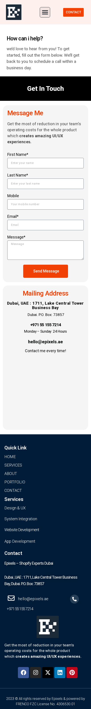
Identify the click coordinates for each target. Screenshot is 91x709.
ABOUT (10, 473)
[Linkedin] (59, 672)
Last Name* (17, 175)
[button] (45, 12)
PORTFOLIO (14, 482)
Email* (13, 216)
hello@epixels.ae (45, 341)
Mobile (13, 196)
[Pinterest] (72, 672)
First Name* (17, 155)
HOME (10, 456)
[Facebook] (23, 672)
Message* (16, 237)
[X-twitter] (47, 672)
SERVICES (13, 465)
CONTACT (13, 490)
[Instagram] (35, 672)
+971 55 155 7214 (45, 324)
